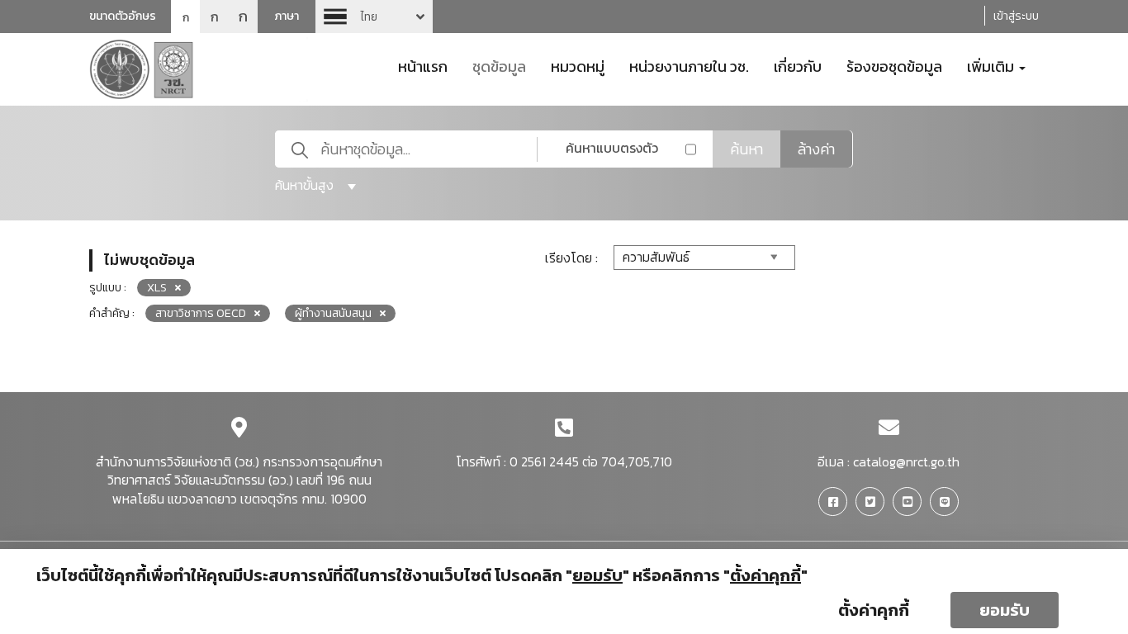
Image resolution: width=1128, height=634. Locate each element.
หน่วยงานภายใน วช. (689, 65)
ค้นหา (746, 149)
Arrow (374, 16)
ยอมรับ (1004, 610)
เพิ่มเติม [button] (992, 65)
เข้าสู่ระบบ (1016, 16)
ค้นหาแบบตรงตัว (612, 148)
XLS (157, 287)
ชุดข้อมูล (499, 65)
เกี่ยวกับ (798, 65)
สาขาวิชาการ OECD (200, 313)
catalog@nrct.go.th (906, 461)
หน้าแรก (423, 65)
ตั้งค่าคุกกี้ (873, 610)
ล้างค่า (816, 149)
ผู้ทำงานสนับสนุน (333, 313)
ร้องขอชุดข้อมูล (894, 65)
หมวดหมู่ (577, 65)
